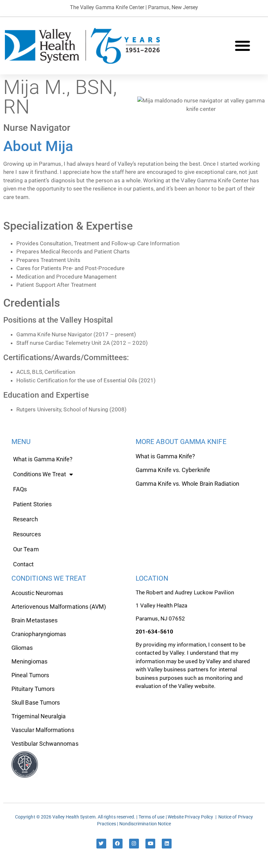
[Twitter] (101, 843)
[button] (242, 45)
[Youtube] (150, 843)
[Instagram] (134, 843)
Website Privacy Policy (190, 816)
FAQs (20, 489)
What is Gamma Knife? (43, 459)
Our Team (26, 549)
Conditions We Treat (39, 474)
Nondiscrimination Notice (145, 823)
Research (25, 519)
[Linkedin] (167, 843)
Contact (23, 564)
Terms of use (152, 816)
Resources (27, 534)
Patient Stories (32, 504)
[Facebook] (118, 843)
